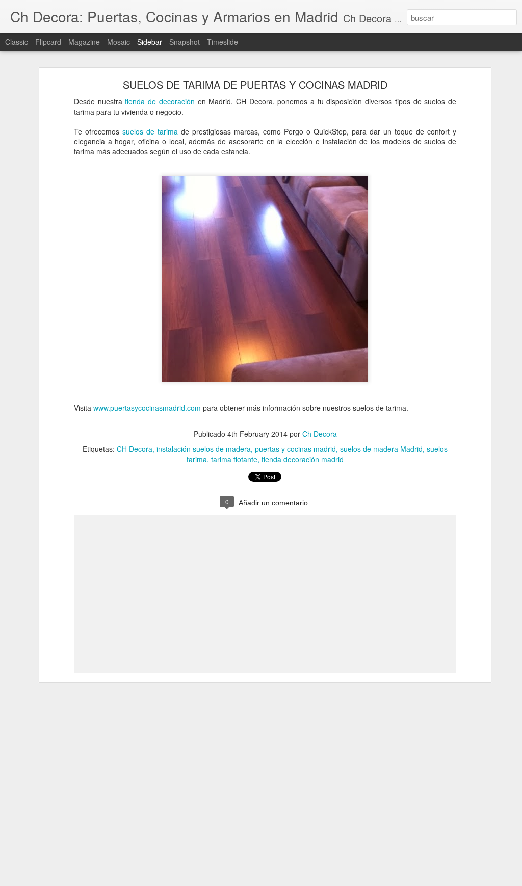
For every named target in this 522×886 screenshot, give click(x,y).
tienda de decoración (159, 101)
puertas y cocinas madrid (295, 449)
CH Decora (134, 449)
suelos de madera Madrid (381, 449)
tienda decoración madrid (303, 459)
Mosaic (118, 42)
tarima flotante (234, 459)
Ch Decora (319, 433)
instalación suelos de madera (203, 449)
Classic (16, 42)
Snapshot (184, 42)
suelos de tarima (150, 131)
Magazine (84, 42)
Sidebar (149, 42)
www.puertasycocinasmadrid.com (147, 407)
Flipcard (48, 42)
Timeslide (222, 42)
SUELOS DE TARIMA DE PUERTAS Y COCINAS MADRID (255, 84)
